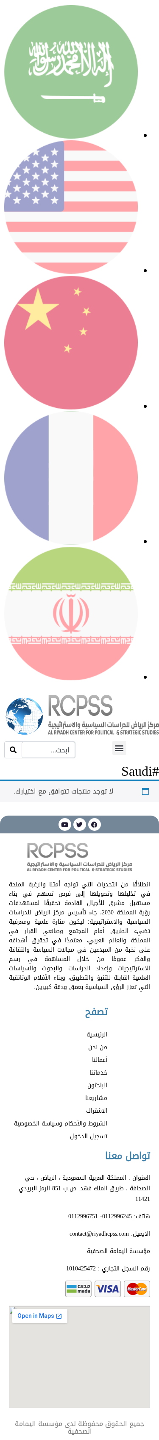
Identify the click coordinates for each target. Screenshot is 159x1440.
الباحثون (97, 1085)
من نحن (97, 1047)
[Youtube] (65, 824)
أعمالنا (99, 1060)
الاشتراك (96, 1111)
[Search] (13, 750)
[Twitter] (79, 824)
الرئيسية (96, 1034)
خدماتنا (98, 1072)
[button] (119, 748)
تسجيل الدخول (88, 1136)
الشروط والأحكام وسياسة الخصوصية (60, 1123)
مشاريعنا (96, 1098)
